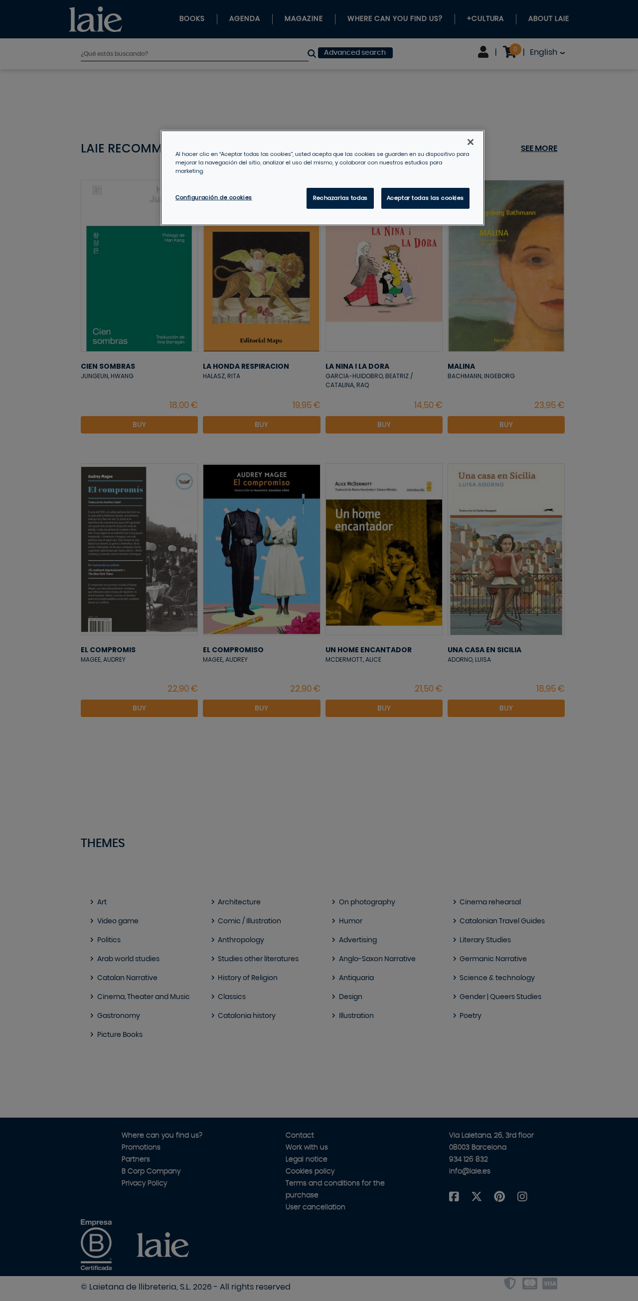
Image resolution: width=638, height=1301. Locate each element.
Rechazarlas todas (340, 198)
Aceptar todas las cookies (425, 198)
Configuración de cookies (213, 197)
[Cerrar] (470, 142)
